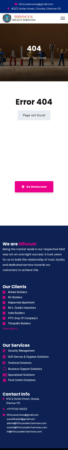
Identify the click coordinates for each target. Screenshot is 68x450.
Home (26, 58)
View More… (10, 329)
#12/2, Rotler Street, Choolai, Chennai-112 (36, 8)
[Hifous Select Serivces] (19, 18)
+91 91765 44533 (17, 409)
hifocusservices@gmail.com (36, 4)
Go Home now (36, 187)
